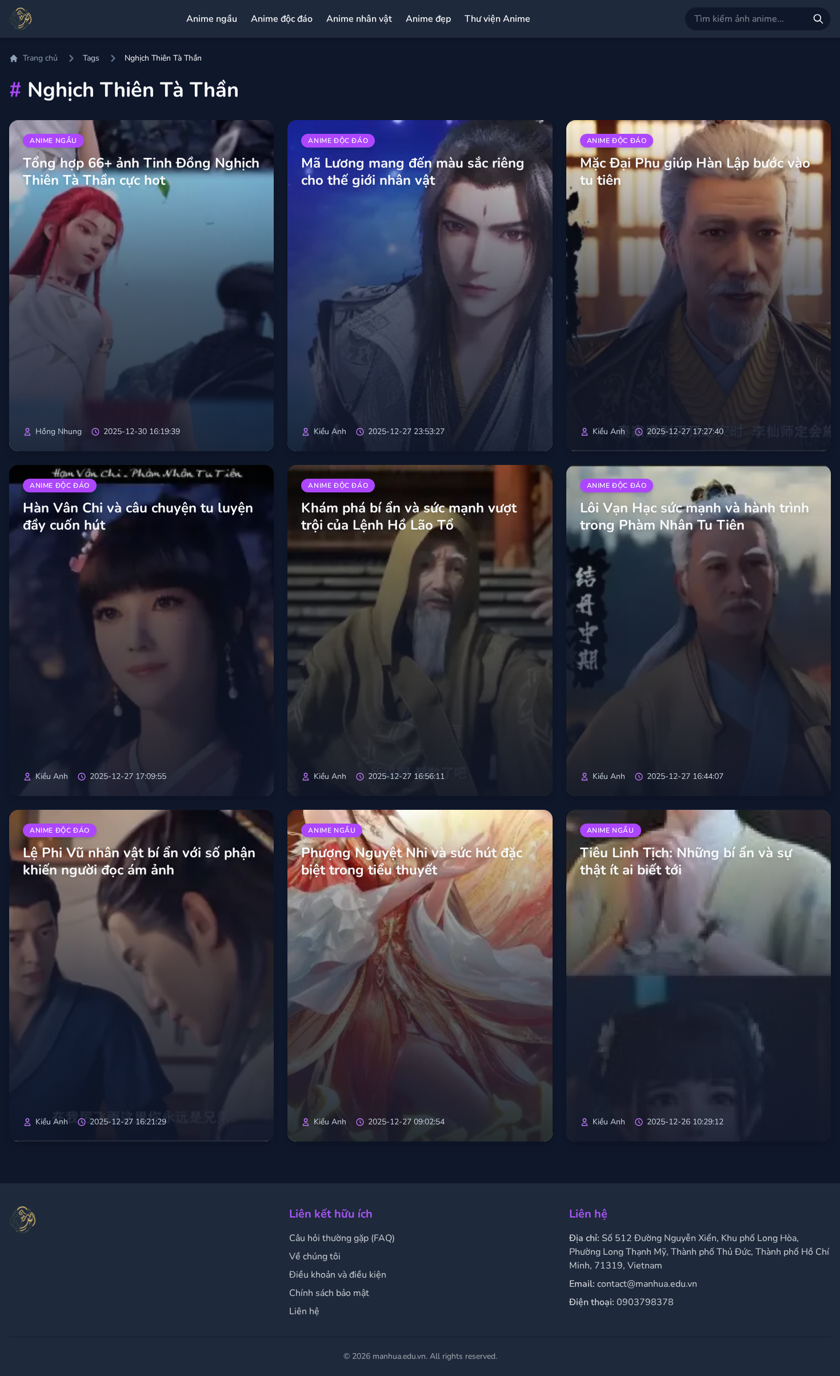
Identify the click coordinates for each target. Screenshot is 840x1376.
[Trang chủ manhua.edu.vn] (20, 18)
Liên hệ (304, 1311)
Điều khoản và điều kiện (337, 1274)
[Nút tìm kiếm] (818, 19)
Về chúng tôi (315, 1256)
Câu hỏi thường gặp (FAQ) (342, 1238)
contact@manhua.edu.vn (647, 1284)
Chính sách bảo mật (329, 1293)
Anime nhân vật (359, 19)
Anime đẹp (428, 19)
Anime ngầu (211, 19)
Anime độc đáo (282, 19)
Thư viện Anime (497, 19)
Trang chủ (40, 58)
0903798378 (645, 1302)
